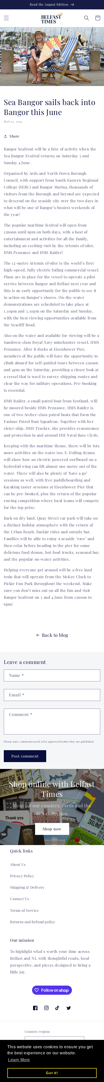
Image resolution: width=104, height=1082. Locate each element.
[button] (6, 18)
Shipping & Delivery (27, 887)
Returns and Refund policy (32, 921)
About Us (18, 864)
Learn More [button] (19, 1060)
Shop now (52, 828)
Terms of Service (24, 910)
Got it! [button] (52, 1073)
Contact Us (19, 898)
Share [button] (14, 136)
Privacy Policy (22, 875)
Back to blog (55, 635)
